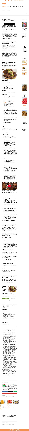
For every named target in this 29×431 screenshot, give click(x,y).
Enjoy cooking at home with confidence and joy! (19, 0)
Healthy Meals (9, 6)
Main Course (4, 6)
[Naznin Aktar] (3, 386)
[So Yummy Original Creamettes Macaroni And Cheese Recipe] (2, 403)
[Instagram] (11, 0)
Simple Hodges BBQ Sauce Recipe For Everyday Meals (8, 396)
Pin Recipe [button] (13, 298)
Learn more (24, 39)
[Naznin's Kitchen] (4, 3)
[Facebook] (5, 0)
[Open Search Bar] (26, 13)
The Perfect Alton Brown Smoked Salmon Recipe (9, 406)
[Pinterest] (7, 0)
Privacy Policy (13, 429)
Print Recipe (6, 298)
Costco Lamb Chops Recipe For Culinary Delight (25, 95)
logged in (7, 424)
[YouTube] (10, 0)
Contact (10, 429)
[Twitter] (8, 0)
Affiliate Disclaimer (17, 429)
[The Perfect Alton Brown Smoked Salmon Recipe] (9, 403)
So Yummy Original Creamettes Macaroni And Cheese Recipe (2, 407)
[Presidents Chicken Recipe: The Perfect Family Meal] (16, 403)
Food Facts (24, 105)
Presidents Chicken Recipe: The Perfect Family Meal (15, 406)
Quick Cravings (15, 6)
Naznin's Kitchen (14, 384)
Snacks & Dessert (20, 6)
